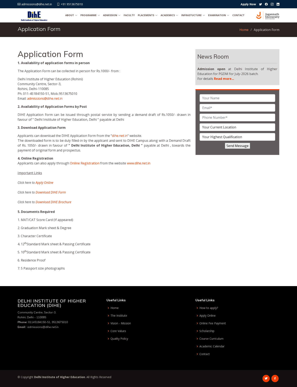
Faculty (129, 15)
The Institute (119, 315)
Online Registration (84, 163)
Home (244, 29)
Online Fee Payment (212, 323)
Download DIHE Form (51, 192)
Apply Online (44, 182)
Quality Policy (119, 338)
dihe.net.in (119, 135)
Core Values (118, 331)
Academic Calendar (211, 346)
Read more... (224, 78)
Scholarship (206, 331)
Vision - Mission (121, 323)
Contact (238, 15)
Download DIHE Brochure (53, 202)
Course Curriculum (211, 338)
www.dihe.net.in (138, 163)
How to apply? (208, 308)
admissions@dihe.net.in (44, 98)
